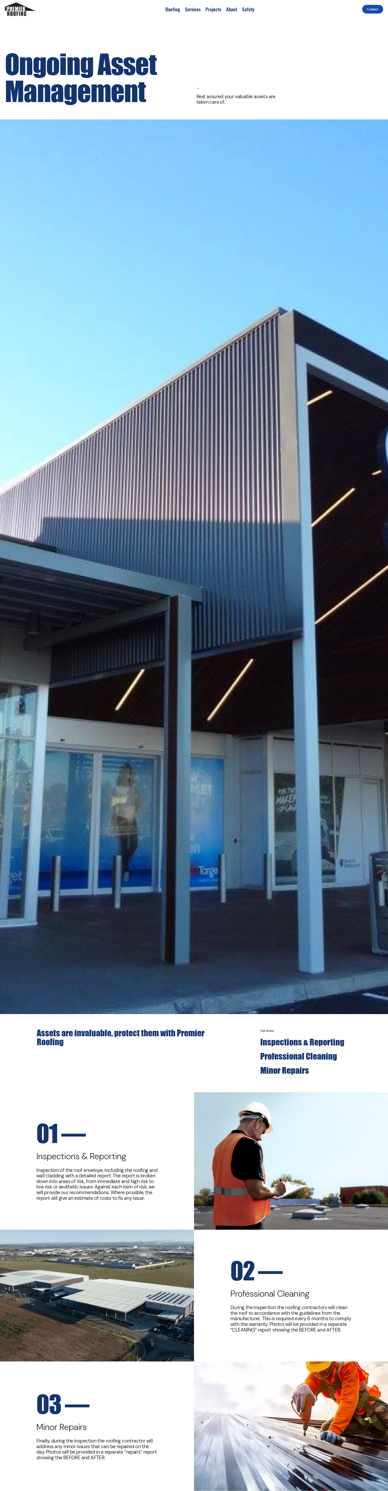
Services (193, 9)
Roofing (173, 9)
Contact (372, 9)
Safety (248, 9)
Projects (213, 9)
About (231, 9)
